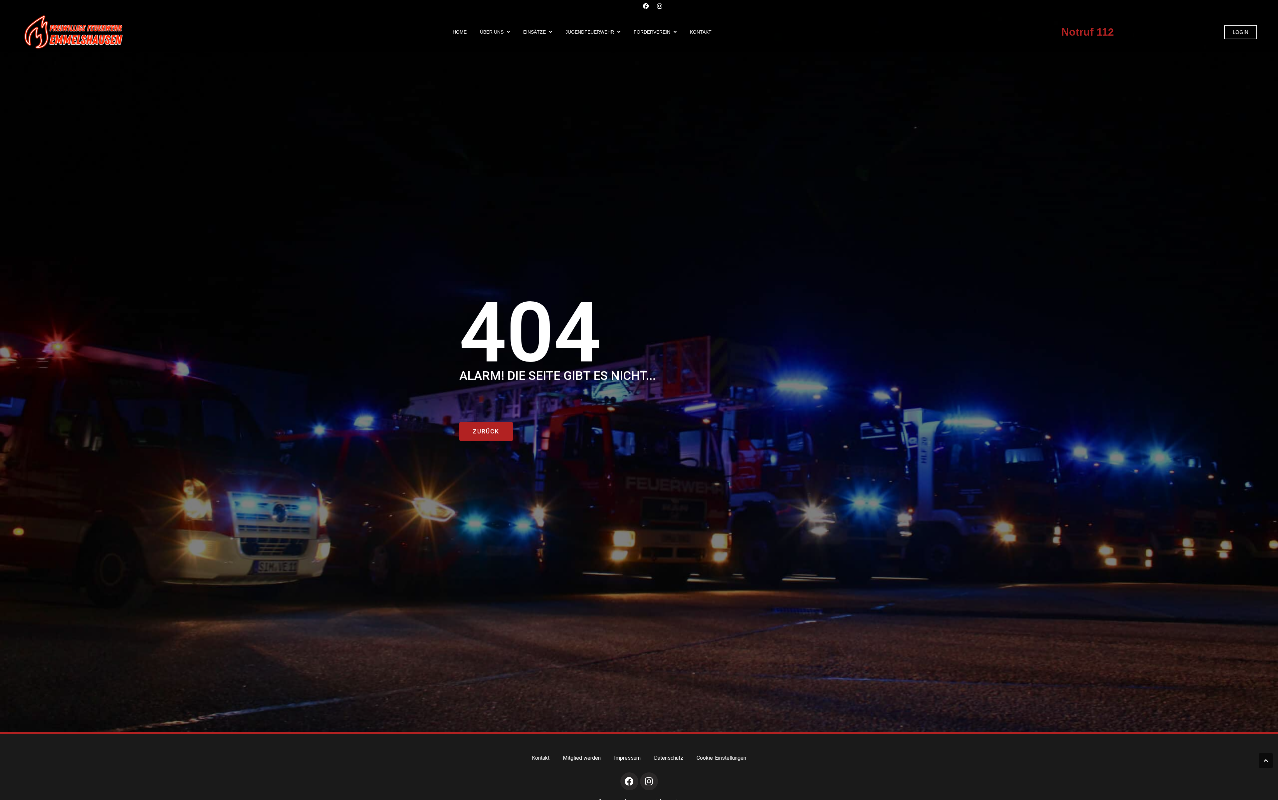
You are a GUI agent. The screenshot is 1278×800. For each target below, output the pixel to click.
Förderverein (652, 32)
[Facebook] (646, 6)
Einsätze (534, 32)
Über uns (492, 32)
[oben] (1266, 760)
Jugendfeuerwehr (589, 32)
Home (460, 32)
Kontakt (701, 32)
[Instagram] (660, 6)
